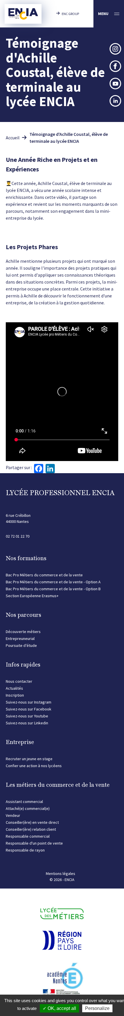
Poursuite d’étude (21, 645)
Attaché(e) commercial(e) (28, 808)
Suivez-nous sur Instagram (28, 702)
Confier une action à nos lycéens (34, 765)
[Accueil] (23, 14)
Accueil (13, 137)
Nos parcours (23, 614)
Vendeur (13, 815)
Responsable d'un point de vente (34, 843)
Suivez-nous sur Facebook (28, 709)
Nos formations (26, 558)
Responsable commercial (28, 836)
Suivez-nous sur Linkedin (27, 723)
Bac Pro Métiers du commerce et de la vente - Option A (53, 581)
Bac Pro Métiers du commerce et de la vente (44, 575)
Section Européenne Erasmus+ (32, 595)
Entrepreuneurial (20, 638)
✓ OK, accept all (59, 1008)
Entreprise (20, 742)
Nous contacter (19, 681)
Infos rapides (23, 664)
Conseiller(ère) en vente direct (32, 822)
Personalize (97, 1008)
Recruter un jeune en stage (29, 758)
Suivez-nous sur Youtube (27, 716)
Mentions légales (60, 873)
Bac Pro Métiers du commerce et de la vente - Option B (53, 588)
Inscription (15, 695)
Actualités (14, 688)
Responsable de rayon (25, 850)
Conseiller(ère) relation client (31, 829)
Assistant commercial (24, 801)
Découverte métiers (23, 631)
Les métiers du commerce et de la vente (58, 784)
